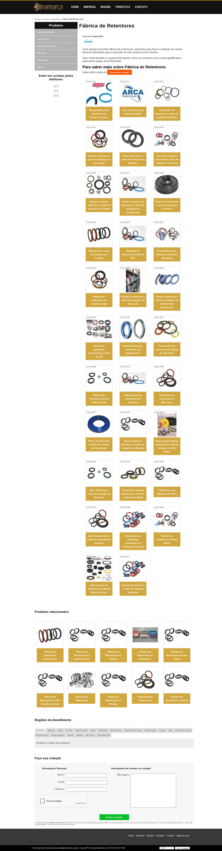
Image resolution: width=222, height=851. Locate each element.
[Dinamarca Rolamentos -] (50, 7)
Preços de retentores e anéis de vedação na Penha (166, 205)
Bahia (60, 730)
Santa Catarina (58, 735)
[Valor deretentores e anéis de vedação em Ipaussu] (99, 519)
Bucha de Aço (43, 39)
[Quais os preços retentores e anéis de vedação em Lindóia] (99, 184)
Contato (141, 6)
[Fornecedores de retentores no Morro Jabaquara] (167, 234)
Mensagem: (124, 774)
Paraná (162, 730)
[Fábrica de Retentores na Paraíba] (113, 680)
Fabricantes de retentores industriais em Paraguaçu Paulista (133, 541)
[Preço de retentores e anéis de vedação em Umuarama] (99, 424)
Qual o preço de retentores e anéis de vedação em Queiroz (133, 444)
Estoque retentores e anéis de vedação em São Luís (133, 300)
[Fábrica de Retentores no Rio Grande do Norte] (50, 680)
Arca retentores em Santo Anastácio (133, 112)
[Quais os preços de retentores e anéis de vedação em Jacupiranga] (133, 184)
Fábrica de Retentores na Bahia (177, 698)
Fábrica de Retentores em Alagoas (113, 655)
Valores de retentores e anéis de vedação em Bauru (133, 589)
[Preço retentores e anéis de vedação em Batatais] (133, 139)
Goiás (93, 730)
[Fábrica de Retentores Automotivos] (50, 634)
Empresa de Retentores (81, 698)
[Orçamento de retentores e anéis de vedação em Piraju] (167, 93)
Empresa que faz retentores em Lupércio (133, 399)
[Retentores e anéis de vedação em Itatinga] (99, 234)
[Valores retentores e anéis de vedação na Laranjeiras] (99, 139)
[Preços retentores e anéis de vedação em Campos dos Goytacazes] (167, 279)
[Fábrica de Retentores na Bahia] (176, 680)
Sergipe (80, 735)
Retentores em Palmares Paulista (167, 492)
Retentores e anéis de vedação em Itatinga (99, 254)
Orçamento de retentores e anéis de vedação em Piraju (167, 114)
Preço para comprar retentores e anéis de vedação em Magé (133, 494)
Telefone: (59, 789)
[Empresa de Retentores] (81, 680)
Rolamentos (42, 60)
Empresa (90, 6)
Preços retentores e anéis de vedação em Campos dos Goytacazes (167, 302)
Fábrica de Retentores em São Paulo (176, 655)
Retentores (42, 53)
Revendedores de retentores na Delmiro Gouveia (99, 114)
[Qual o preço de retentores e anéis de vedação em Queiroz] (133, 424)
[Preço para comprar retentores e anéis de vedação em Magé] (133, 473)
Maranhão (102, 730)
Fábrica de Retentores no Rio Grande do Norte (50, 700)
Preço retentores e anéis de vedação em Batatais (133, 159)
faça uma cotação (119, 72)
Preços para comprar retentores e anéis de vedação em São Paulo (167, 446)
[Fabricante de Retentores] (145, 680)
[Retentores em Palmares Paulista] (167, 473)
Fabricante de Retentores (145, 698)
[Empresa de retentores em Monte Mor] (133, 234)
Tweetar (88, 41)
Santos (70, 735)
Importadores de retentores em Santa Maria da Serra (99, 589)
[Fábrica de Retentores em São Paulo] (176, 634)
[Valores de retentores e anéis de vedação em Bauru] (133, 568)
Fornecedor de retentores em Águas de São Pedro (166, 349)
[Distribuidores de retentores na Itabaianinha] (133, 329)
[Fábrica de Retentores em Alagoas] (113, 634)
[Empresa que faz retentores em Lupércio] (133, 378)
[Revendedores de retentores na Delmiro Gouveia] (99, 93)
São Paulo (90, 735)
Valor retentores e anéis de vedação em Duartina (99, 494)
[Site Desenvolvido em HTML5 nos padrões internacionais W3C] (166, 848)
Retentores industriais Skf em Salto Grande (99, 399)
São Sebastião (103, 735)
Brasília (69, 730)
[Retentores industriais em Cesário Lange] (99, 279)
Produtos (123, 6)
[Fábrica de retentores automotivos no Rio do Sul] (99, 329)
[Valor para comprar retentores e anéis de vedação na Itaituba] (167, 139)
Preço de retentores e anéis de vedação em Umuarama (99, 444)
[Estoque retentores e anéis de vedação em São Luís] (133, 279)
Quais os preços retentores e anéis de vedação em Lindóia (99, 205)
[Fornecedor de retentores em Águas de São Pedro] (167, 329)
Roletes (40, 67)
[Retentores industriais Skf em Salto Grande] (99, 378)
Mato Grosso (116, 730)
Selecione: (40, 730)
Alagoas (51, 730)
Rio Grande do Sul (183, 730)
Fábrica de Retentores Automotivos (50, 655)
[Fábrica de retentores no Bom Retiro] (167, 519)
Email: (61, 782)
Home (75, 6)
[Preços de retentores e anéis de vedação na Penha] (167, 184)
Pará (170, 730)
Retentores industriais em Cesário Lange (99, 300)
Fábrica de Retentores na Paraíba (113, 700)
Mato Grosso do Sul (133, 730)
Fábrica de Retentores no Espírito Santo (82, 655)
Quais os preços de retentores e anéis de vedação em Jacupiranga (133, 207)
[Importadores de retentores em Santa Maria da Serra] (99, 568)
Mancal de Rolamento (46, 46)
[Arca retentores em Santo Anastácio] (133, 93)
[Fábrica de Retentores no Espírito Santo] (81, 634)
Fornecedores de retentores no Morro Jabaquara (167, 254)
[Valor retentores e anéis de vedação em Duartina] (99, 473)
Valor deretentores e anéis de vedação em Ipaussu (99, 539)
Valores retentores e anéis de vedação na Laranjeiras (99, 159)
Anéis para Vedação (46, 32)
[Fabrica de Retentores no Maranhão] (145, 634)
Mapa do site (183, 835)
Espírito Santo (81, 730)
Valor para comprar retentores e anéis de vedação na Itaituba (167, 159)
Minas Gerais (151, 730)
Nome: (61, 774)
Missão (106, 6)
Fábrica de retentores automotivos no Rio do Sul (99, 351)
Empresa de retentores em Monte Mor (133, 254)
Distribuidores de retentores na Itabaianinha (133, 349)
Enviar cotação (114, 817)
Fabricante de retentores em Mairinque (167, 399)
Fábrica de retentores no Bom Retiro (167, 539)
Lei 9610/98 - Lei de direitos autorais (61, 824)
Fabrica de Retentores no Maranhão (145, 655)
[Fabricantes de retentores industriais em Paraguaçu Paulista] (133, 519)
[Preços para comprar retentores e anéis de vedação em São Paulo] (167, 424)
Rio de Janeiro (42, 735)
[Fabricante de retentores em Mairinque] (167, 378)
